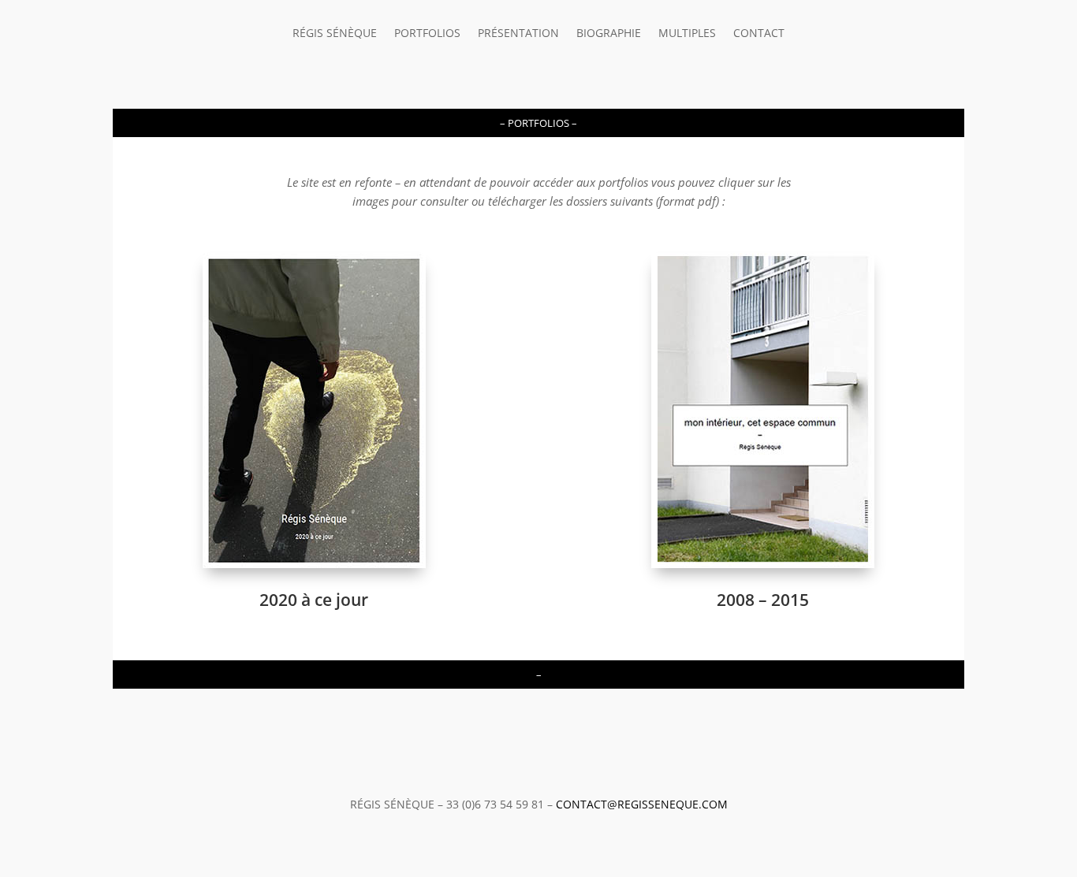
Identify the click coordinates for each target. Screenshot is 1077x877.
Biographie (608, 34)
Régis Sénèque (335, 34)
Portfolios (427, 34)
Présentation (518, 34)
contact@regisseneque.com (642, 804)
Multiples (687, 34)
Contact (758, 34)
